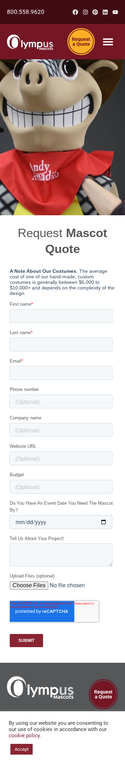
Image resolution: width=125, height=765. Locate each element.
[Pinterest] (95, 12)
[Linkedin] (105, 12)
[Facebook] (75, 12)
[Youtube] (115, 12)
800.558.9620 (25, 11)
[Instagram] (85, 12)
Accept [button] (21, 749)
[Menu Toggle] (108, 41)
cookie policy (24, 735)
